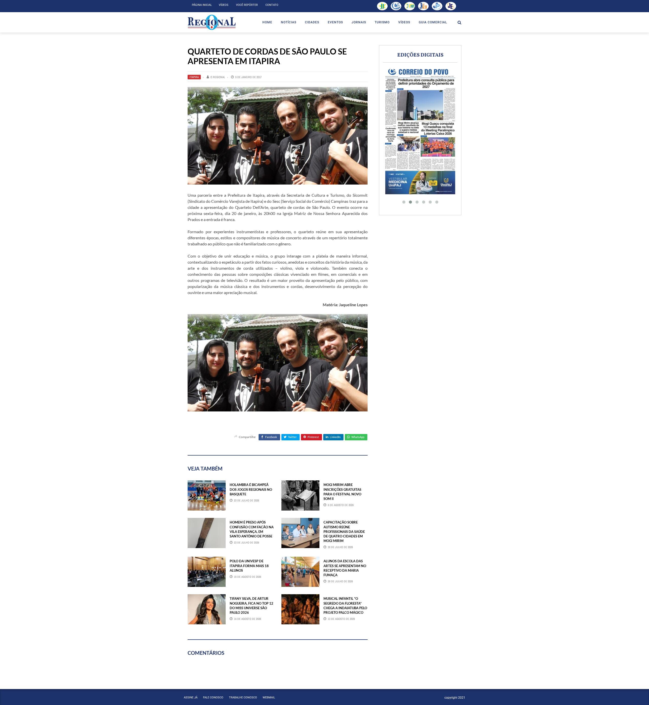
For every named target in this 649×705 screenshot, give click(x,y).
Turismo (382, 22)
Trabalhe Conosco (243, 697)
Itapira (194, 77)
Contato (271, 5)
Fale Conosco (213, 697)
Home (267, 22)
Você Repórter (247, 5)
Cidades (312, 22)
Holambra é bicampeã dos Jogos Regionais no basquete (251, 489)
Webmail (269, 697)
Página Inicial (202, 5)
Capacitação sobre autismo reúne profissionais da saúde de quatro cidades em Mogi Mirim (344, 531)
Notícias (288, 22)
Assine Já (190, 697)
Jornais (359, 22)
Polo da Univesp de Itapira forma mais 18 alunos (249, 565)
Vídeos (223, 5)
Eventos (335, 22)
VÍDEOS (404, 22)
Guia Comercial (433, 22)
